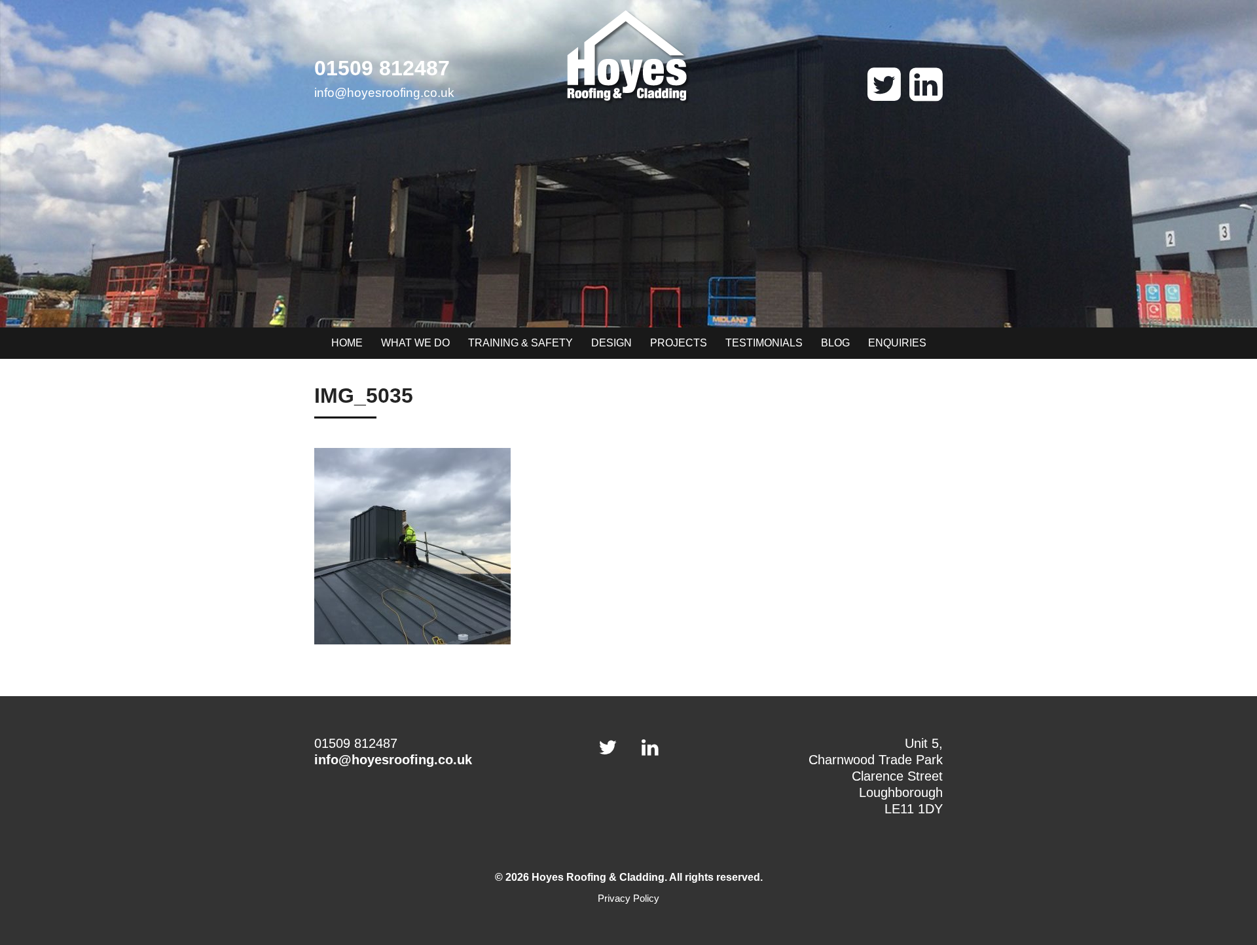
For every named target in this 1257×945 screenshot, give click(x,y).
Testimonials (764, 342)
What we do (415, 342)
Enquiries (897, 342)
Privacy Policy (628, 898)
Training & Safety (520, 342)
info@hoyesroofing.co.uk (384, 93)
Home (347, 342)
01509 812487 (382, 68)
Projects (678, 342)
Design (611, 342)
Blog (835, 342)
